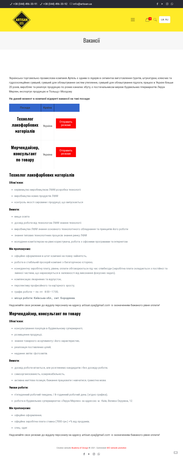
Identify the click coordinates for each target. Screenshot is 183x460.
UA (162, 19)
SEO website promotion (116, 448)
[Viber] (172, 4)
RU (166, 19)
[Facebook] (157, 4)
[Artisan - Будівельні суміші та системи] (22, 19)
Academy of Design (79, 448)
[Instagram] (167, 4)
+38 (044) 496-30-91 (25, 4)
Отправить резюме (66, 123)
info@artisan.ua (82, 4)
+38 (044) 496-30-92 (55, 4)
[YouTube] (162, 4)
